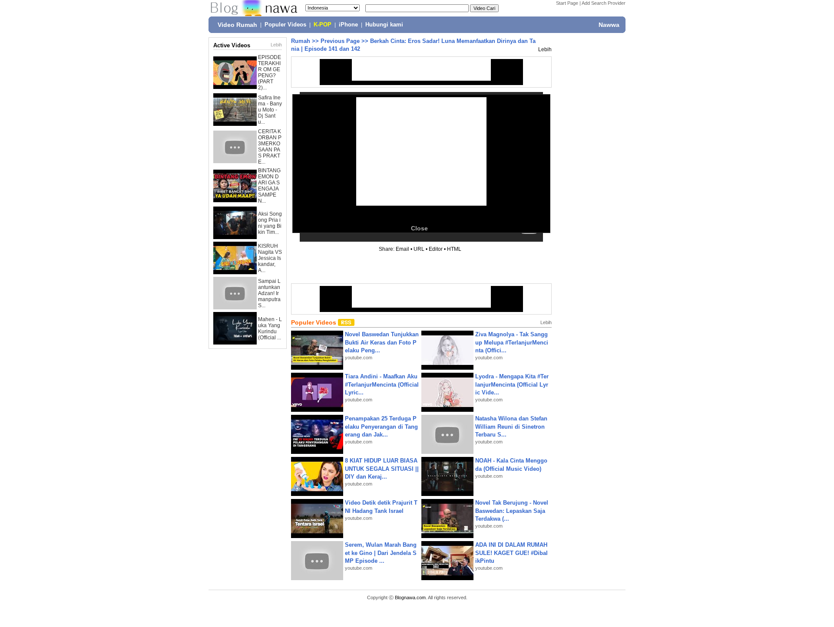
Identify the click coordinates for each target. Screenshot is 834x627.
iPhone (348, 25)
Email (402, 249)
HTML (454, 249)
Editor (436, 249)
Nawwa (609, 24)
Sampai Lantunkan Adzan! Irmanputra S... (269, 293)
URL (419, 249)
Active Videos (231, 45)
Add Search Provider (604, 3)
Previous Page (340, 41)
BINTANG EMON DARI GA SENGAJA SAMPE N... (269, 185)
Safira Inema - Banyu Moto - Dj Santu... (270, 110)
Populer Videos (285, 25)
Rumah (300, 41)
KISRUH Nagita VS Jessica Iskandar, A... (270, 258)
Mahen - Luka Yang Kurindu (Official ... (270, 328)
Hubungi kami (384, 25)
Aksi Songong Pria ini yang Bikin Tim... (270, 223)
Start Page (567, 3)
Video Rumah (237, 24)
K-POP (322, 25)
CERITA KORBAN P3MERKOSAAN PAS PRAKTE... (269, 146)
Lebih (276, 44)
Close (419, 228)
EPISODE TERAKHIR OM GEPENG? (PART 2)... (269, 72)
